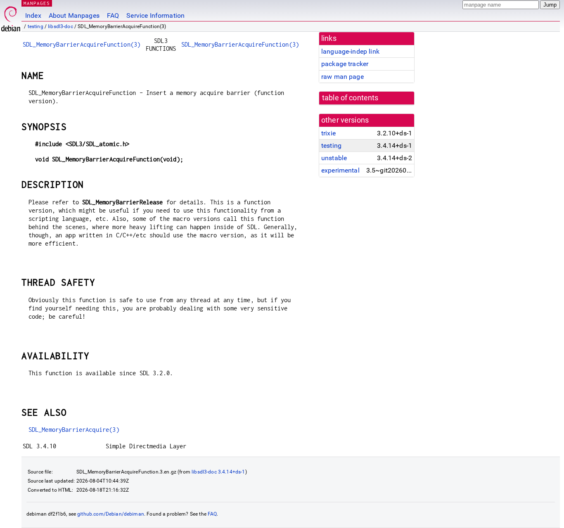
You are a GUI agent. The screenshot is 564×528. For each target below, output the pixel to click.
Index (33, 15)
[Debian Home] (10, 16)
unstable (334, 158)
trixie (328, 133)
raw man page (342, 77)
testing (35, 26)
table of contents (350, 98)
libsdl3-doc (60, 26)
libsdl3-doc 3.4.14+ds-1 (218, 472)
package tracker (344, 64)
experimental (340, 170)
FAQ (113, 15)
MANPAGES (37, 3)
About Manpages (74, 15)
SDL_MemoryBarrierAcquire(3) (73, 429)
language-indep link (350, 51)
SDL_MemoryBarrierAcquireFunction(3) (81, 44)
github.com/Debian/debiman (110, 514)
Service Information (155, 15)
